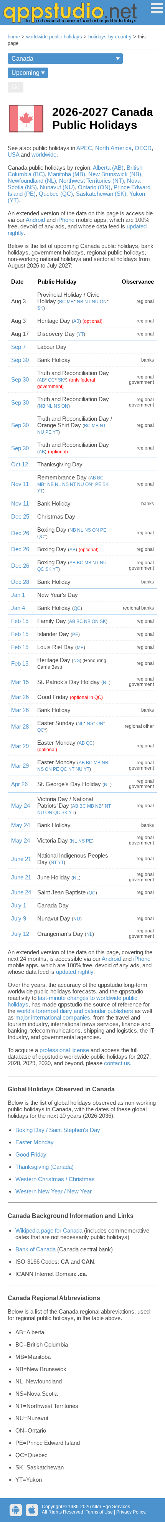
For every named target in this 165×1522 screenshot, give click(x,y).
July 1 (18, 905)
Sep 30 (20, 360)
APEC (84, 148)
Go (16, 87)
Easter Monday (34, 1142)
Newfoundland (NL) (32, 180)
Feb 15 (19, 621)
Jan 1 (18, 595)
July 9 (18, 918)
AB (76, 321)
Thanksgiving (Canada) (44, 1166)
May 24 (20, 805)
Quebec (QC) (56, 193)
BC (62, 301)
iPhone (65, 219)
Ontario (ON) (94, 187)
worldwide (43, 154)
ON (103, 301)
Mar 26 (20, 697)
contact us (117, 1063)
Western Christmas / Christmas (55, 1179)
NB (80, 301)
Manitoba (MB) (66, 174)
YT (81, 334)
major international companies (52, 1017)
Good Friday (30, 1154)
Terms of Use (99, 1512)
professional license (64, 1050)
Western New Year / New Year (53, 1191)
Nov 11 (20, 484)
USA (13, 154)
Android (35, 219)
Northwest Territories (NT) (91, 180)
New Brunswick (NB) (114, 174)
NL (49, 406)
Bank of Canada (36, 1249)
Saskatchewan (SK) (101, 193)
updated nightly (74, 971)
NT (87, 301)
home (14, 37)
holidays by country (110, 37)
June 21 (21, 859)
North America (113, 148)
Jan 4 (18, 608)
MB (70, 301)
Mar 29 (20, 746)
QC (51, 380)
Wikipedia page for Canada (48, 1230)
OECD (143, 148)
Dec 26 (20, 533)
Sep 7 (18, 347)
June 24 (21, 892)
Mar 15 (20, 682)
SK (40, 308)
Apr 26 (19, 784)
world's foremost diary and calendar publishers (75, 1011)
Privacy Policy (130, 1512)
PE (48, 432)
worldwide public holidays (54, 37)
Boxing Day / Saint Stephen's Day (57, 1130)
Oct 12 (19, 464)
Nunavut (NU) (57, 187)
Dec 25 (20, 516)
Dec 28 (20, 581)
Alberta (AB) (108, 167)
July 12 (20, 933)
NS (57, 406)
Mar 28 (20, 726)
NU (95, 301)
